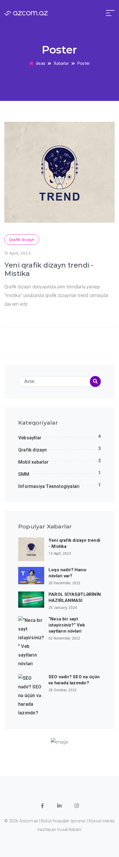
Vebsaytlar (29, 438)
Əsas (40, 63)
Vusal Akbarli (69, 829)
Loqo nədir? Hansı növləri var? (67, 572)
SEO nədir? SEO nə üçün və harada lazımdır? (74, 679)
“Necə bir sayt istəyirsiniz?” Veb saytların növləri (67, 625)
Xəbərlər (61, 63)
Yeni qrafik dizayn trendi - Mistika (48, 269)
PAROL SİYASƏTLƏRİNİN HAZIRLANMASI (75, 597)
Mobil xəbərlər (33, 462)
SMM (23, 474)
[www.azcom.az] (26, 13)
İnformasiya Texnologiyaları (48, 486)
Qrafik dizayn (22, 239)
